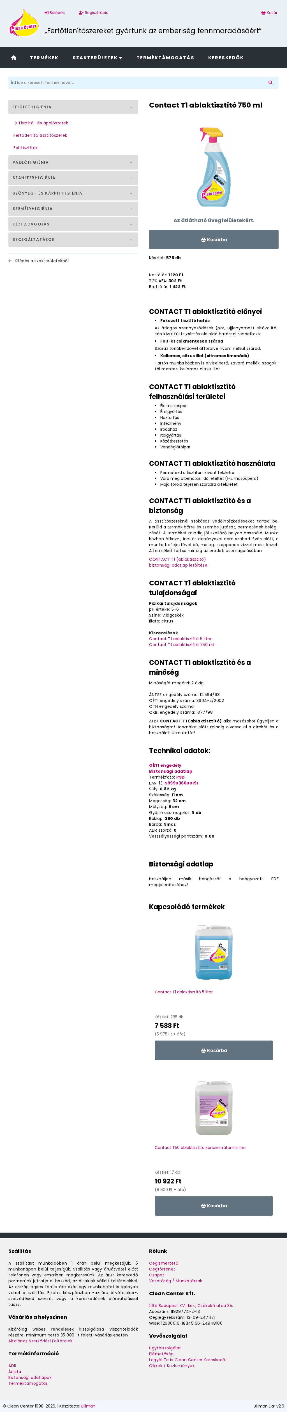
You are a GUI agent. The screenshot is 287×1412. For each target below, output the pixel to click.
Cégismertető (163, 1263)
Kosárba (216, 239)
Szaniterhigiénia (34, 178)
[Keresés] (272, 83)
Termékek (44, 57)
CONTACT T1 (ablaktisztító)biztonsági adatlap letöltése (178, 562)
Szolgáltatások (34, 239)
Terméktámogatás (165, 57)
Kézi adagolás (31, 224)
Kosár (272, 12)
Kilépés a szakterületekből (41, 261)
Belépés (56, 12)
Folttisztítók (25, 147)
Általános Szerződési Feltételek (40, 1341)
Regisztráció (96, 12)
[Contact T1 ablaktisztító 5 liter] (214, 955)
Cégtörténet (162, 1269)
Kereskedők (226, 57)
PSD (180, 777)
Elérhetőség (161, 1354)
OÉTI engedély (165, 765)
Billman (88, 1406)
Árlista (14, 1371)
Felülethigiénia (32, 107)
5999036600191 (181, 783)
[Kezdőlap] (14, 58)
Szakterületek (96, 57)
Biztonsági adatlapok (30, 1377)
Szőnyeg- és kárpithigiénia (48, 193)
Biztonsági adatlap (170, 771)
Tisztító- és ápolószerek (42, 123)
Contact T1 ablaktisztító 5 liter (180, 639)
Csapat (156, 1275)
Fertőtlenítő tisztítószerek (40, 135)
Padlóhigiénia (31, 162)
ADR (12, 1365)
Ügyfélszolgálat (165, 1348)
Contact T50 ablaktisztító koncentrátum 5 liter (200, 1147)
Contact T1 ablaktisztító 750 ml (181, 644)
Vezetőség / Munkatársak (175, 1281)
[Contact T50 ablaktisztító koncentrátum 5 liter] (214, 1110)
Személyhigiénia (33, 208)
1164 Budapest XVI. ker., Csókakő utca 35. (191, 1305)
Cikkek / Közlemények (172, 1365)
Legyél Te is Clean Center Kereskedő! (187, 1360)
